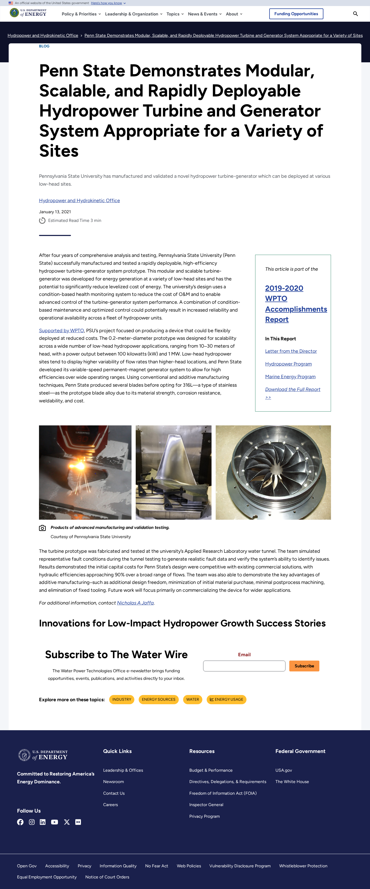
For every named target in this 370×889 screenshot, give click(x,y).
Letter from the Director (291, 351)
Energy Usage (229, 699)
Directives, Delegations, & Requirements (227, 781)
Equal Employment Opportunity (47, 877)
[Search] (355, 13)
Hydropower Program (288, 364)
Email (244, 655)
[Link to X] (67, 822)
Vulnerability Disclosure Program (240, 865)
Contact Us (114, 793)
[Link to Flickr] (78, 822)
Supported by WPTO (61, 331)
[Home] (28, 15)
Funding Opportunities (296, 13)
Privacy (84, 865)
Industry (121, 699)
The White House (292, 781)
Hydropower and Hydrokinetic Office (79, 200)
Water (192, 699)
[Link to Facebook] (20, 822)
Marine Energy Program (290, 377)
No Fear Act (156, 865)
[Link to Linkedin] (43, 822)
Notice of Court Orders (107, 877)
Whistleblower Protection (303, 865)
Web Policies (189, 865)
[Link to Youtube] (54, 822)
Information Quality (118, 865)
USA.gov (283, 770)
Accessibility (57, 865)
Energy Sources (159, 699)
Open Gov (27, 865)
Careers (110, 804)
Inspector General (206, 804)
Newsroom (113, 781)
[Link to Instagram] (32, 822)
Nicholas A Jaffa (135, 603)
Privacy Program (204, 816)
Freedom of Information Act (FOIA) (223, 793)
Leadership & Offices (123, 770)
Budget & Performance (211, 770)
